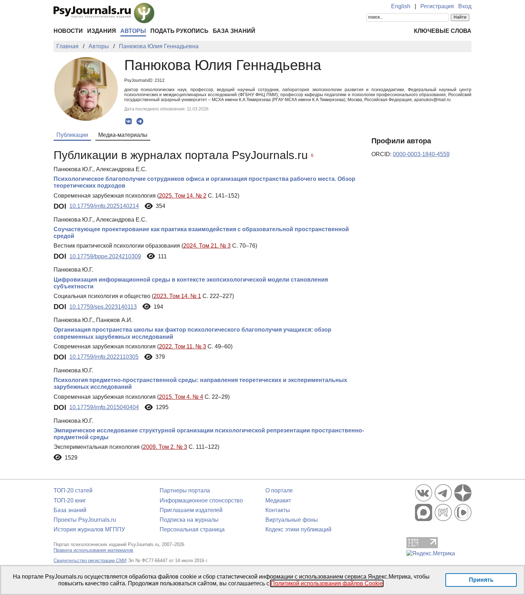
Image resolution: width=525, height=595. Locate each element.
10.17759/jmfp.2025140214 (104, 206)
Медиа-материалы (123, 135)
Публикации (72, 135)
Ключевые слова (442, 31)
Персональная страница (192, 529)
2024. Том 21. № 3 (207, 246)
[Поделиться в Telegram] (139, 121)
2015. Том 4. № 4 (181, 397)
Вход (464, 6)
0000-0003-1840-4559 (421, 154)
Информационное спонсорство (201, 500)
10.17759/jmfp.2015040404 (104, 407)
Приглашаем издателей (191, 510)
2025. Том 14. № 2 (182, 196)
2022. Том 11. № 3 (182, 346)
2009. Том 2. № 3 (165, 447)
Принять (481, 580)
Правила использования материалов (93, 550)
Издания (101, 31)
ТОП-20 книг (70, 500)
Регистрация (437, 6)
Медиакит (278, 500)
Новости (68, 31)
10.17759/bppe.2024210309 (105, 256)
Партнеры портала (185, 490)
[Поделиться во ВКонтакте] (128, 121)
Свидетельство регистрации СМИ (90, 560)
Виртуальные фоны (291, 520)
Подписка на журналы (189, 520)
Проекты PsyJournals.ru (85, 520)
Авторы (133, 31)
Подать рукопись (179, 31)
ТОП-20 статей (73, 490)
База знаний (234, 31)
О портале (279, 490)
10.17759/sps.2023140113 (103, 307)
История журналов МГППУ (89, 529)
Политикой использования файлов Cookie (327, 583)
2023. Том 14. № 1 (177, 296)
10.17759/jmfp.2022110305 (104, 357)
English (400, 6)
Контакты (277, 510)
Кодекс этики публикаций (298, 529)
